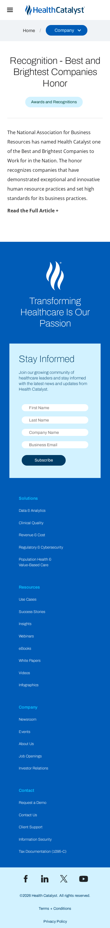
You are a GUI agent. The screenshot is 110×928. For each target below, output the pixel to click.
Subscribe (44, 460)
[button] (10, 10)
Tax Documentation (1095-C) (43, 851)
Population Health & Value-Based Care (35, 562)
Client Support (31, 827)
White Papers (29, 661)
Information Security (35, 839)
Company (28, 707)
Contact (26, 790)
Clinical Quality (31, 523)
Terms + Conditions (55, 909)
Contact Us (28, 815)
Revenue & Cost (32, 535)
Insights (25, 624)
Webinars (26, 636)
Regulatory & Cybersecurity (41, 547)
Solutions (28, 498)
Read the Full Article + (32, 210)
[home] (65, 10)
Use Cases (27, 599)
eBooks (25, 649)
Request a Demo (32, 803)
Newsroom (27, 719)
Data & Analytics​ (32, 511)
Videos (24, 673)
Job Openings (30, 756)
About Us (26, 744)
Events (24, 732)
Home (29, 30)
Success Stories (32, 612)
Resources (29, 587)
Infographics (28, 685)
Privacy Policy (55, 921)
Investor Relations (33, 768)
